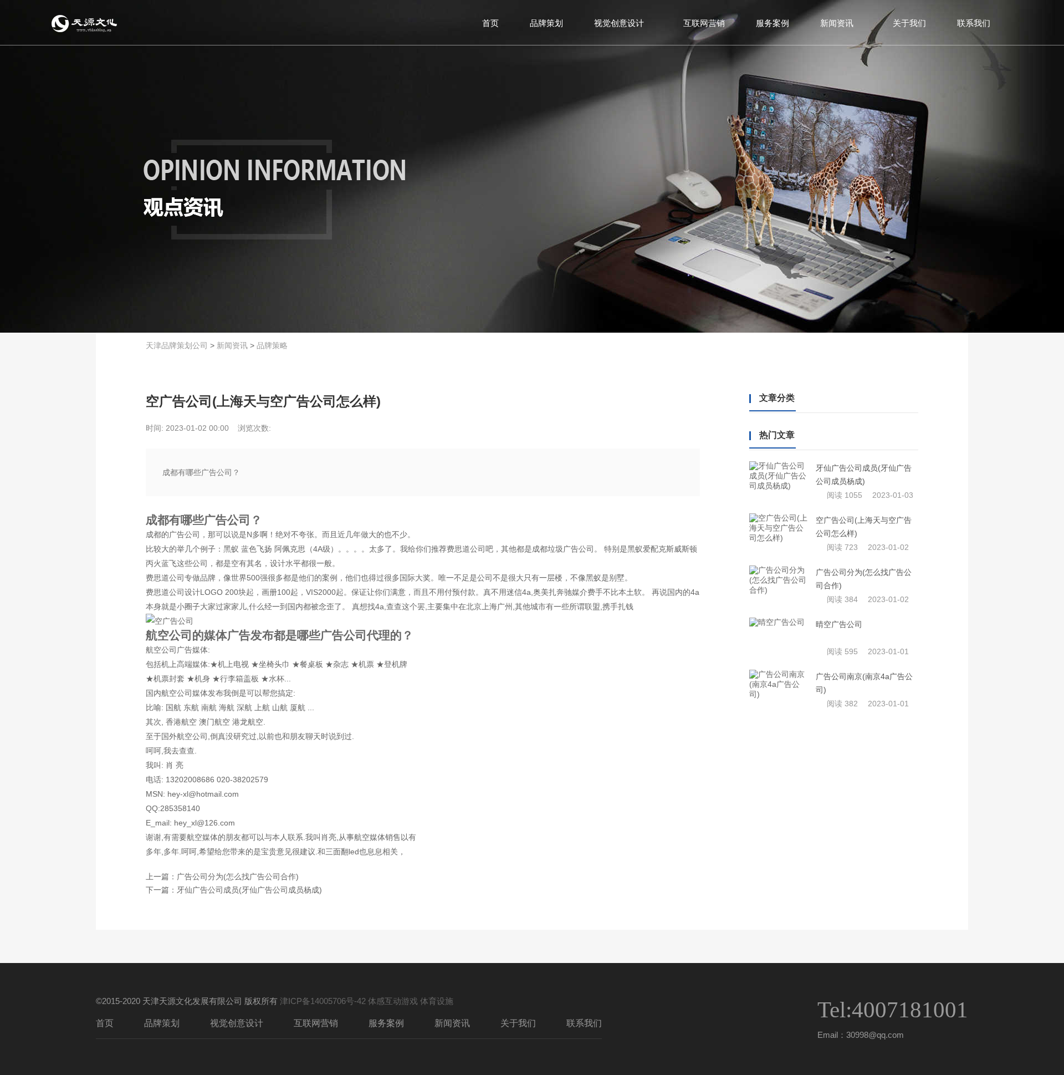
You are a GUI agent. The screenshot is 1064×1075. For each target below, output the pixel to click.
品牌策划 (546, 22)
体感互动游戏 (393, 1001)
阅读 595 (842, 651)
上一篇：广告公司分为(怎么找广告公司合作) (222, 876)
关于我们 (909, 22)
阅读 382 (842, 703)
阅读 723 (842, 547)
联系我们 (973, 22)
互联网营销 (704, 22)
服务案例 (772, 22)
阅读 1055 (844, 495)
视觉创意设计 (619, 22)
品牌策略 (272, 345)
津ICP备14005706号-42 (323, 1001)
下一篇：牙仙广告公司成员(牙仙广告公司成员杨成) (234, 889)
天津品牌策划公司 (177, 345)
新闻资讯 (836, 22)
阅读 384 (842, 599)
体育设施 (436, 1001)
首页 (490, 22)
